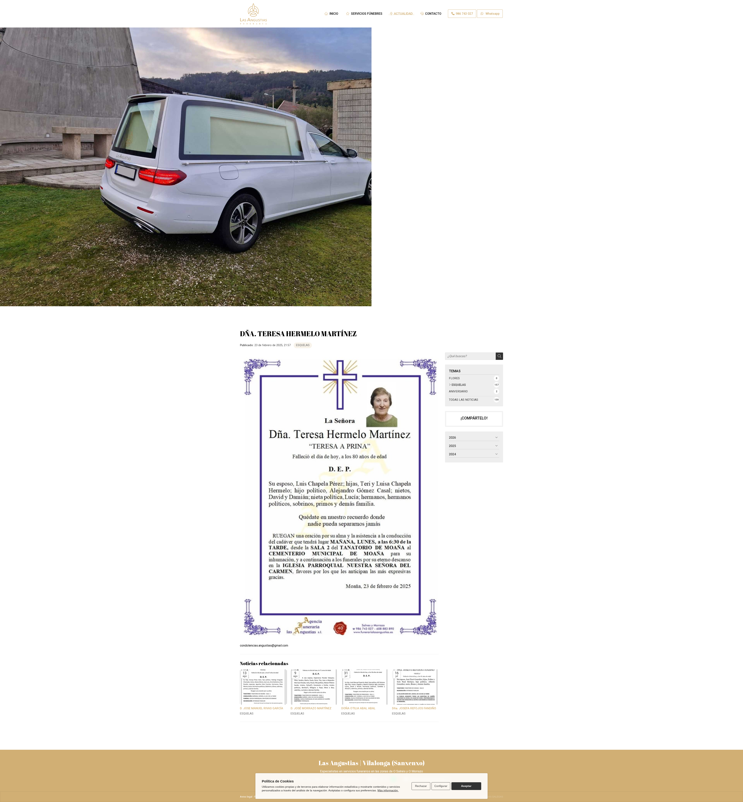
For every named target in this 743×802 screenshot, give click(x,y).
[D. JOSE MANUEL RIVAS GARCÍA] (263, 687)
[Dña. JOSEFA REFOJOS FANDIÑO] (415, 687)
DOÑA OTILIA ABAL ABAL (358, 708)
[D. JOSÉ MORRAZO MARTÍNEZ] (314, 687)
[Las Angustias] (253, 13)
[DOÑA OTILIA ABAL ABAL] (364, 687)
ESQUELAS (303, 345)
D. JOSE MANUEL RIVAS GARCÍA (261, 708)
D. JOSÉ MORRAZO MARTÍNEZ (311, 708)
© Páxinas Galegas (491, 796)
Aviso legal (246, 796)
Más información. (388, 790)
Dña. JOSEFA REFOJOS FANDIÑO (414, 708)
